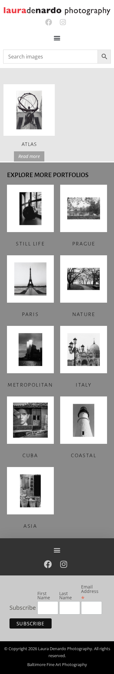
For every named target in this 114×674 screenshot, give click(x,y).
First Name (43, 596)
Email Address (89, 592)
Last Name (65, 596)
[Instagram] (63, 22)
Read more (29, 156)
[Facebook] (49, 22)
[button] (57, 38)
